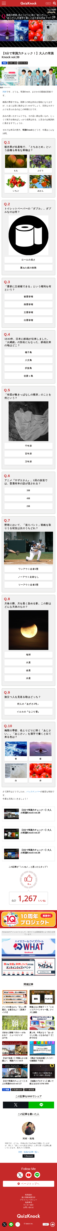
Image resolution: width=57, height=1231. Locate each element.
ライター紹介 (28, 1205)
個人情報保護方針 (28, 1197)
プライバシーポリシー (28, 1200)
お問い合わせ (28, 1207)
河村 (4, 92)
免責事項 (28, 1202)
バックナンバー (33, 791)
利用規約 (28, 1195)
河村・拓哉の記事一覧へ (28, 1152)
